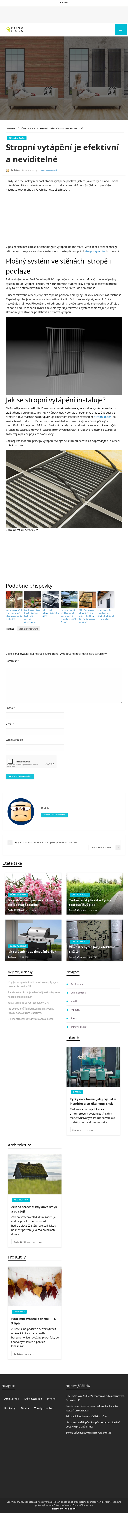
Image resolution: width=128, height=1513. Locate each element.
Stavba (74, 1018)
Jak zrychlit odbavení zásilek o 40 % (50, 613)
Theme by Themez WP (64, 1508)
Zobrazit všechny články (54, 815)
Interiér (74, 1001)
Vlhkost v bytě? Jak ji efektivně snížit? (92, 949)
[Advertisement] (64, 14)
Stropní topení (103, 417)
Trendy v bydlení (79, 1026)
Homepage (11, 128)
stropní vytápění (95, 251)
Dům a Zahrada (27, 128)
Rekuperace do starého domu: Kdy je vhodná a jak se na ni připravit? (106, 614)
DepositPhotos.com (83, 1505)
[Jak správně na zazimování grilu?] (33, 940)
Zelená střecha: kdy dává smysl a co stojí (31, 1018)
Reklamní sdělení (28, 628)
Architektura (77, 984)
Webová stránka (14, 739)
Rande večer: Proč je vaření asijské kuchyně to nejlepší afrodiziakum (32, 616)
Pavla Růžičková (16, 910)
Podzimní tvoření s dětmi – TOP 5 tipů (34, 1321)
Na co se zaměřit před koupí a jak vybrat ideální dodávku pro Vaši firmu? (68, 616)
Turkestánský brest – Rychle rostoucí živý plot (90, 902)
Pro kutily (75, 1009)
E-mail (10, 723)
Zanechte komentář (48, 170)
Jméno (10, 707)
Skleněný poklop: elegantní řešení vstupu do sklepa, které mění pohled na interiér (87, 616)
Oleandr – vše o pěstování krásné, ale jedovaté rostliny (33, 902)
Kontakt (64, 2)
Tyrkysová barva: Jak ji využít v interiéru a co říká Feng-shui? (93, 1101)
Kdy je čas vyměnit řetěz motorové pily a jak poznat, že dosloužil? (14, 614)
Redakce (15, 170)
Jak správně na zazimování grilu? (32, 951)
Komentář (12, 660)
